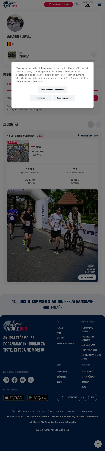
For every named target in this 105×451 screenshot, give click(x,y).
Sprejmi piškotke (64, 98)
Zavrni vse (41, 98)
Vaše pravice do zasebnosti (52, 90)
